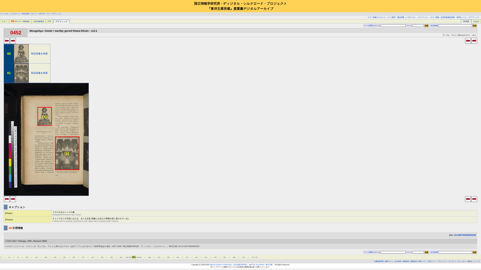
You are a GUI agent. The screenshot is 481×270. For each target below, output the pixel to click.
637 (215, 257)
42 (9, 257)
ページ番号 (391, 17)
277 (83, 257)
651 (225, 257)
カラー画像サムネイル (376, 17)
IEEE (44, 241)
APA (30, 241)
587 (196, 257)
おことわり (462, 261)
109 (27, 257)
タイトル (377, 25)
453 (137, 257)
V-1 (48, 14)
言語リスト (432, 261)
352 (111, 257)
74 (18, 257)
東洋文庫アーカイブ (29, 14)
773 (253, 257)
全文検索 (434, 25)
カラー (4, 21)
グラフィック (56, 14)
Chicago (22, 241)
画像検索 (405, 261)
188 (46, 257)
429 (121, 257)
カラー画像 (434, 17)
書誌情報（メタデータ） (406, 17)
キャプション (423, 17)
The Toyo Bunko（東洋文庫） (263, 265)
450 (127, 257)
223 (64, 257)
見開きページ (461, 17)
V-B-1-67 (42, 14)
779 (256, 257)
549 (178, 257)
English (476, 21)
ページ (409, 25)
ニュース (477, 261)
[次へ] (13, 43)
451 (130, 257)
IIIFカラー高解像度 (22, 21)
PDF (49, 21)
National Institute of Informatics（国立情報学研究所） (229, 265)
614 (206, 257)
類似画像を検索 (39, 53)
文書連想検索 (379, 261)
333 (102, 257)
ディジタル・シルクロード (10, 14)
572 (187, 257)
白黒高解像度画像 (448, 17)
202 (55, 257)
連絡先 (469, 261)
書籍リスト (389, 261)
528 (168, 257)
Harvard (37, 241)
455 (140, 257)
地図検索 (413, 261)
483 (149, 257)
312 (93, 257)
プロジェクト (442, 261)
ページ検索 (368, 25)
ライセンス (452, 261)
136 (36, 257)
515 (159, 257)
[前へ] (7, 43)
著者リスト (422, 261)
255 (74, 257)
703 (243, 257)
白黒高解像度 (38, 21)
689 (234, 257)
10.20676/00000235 (465, 235)
